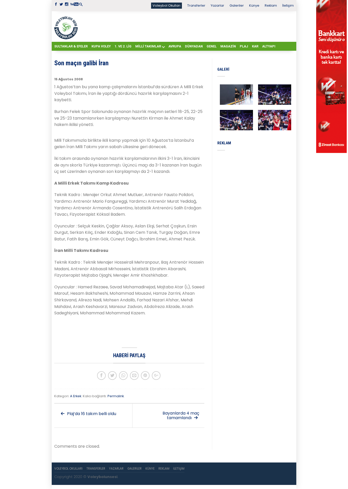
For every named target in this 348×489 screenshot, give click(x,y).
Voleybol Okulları (166, 5)
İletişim (288, 5)
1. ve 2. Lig (123, 46)
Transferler (196, 5)
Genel (212, 46)
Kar (255, 46)
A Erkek (75, 396)
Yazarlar (217, 5)
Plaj (244, 46)
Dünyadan (194, 46)
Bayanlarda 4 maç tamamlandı (181, 415)
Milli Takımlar (148, 46)
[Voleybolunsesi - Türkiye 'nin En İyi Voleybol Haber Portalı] (67, 26)
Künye (254, 5)
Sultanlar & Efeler (71, 46)
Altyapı (268, 46)
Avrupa (174, 46)
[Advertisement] (186, 26)
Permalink (116, 396)
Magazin (228, 46)
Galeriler (237, 5)
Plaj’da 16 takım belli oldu (91, 414)
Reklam (271, 5)
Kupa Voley (101, 46)
